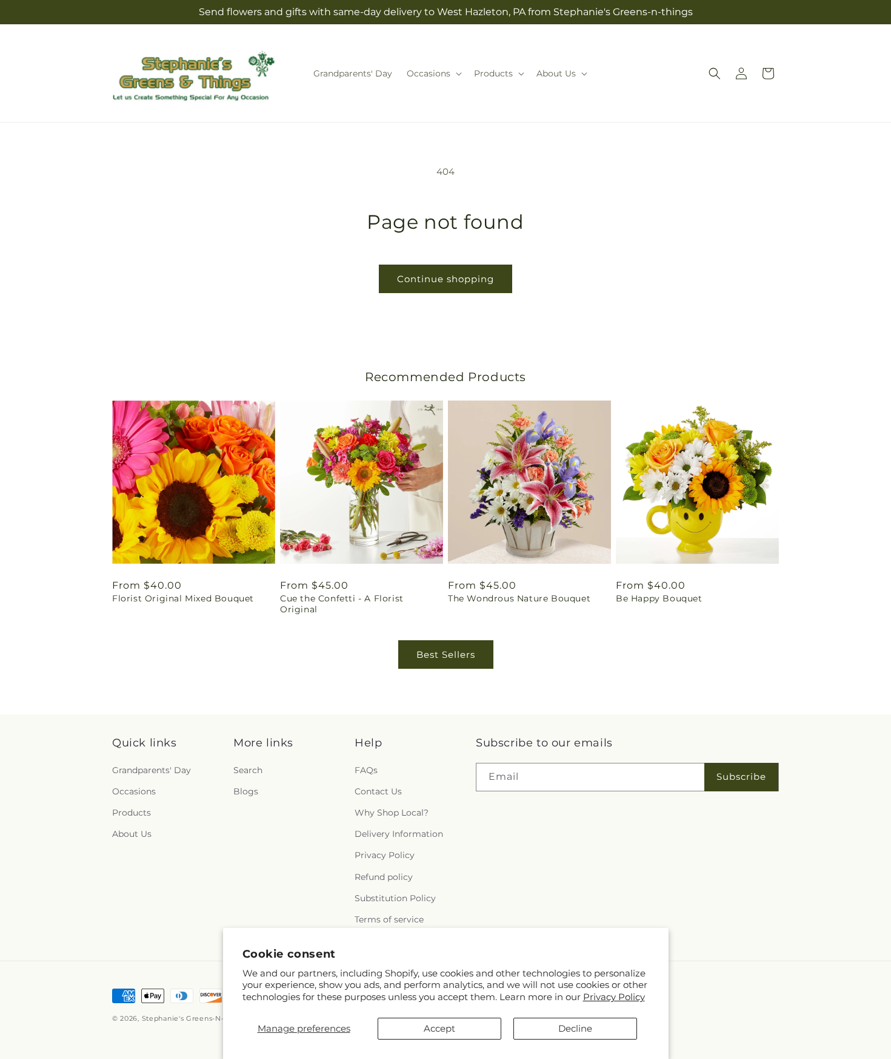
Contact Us (378, 791)
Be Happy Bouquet (659, 598)
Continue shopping (445, 279)
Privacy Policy (614, 997)
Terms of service (389, 919)
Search (247, 770)
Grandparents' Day (151, 770)
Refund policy (384, 876)
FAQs (366, 770)
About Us (132, 833)
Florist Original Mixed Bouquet (183, 598)
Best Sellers (445, 654)
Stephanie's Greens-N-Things (195, 1018)
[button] (433, 73)
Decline (575, 1028)
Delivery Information (399, 833)
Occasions (134, 791)
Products (131, 812)
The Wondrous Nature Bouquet (519, 598)
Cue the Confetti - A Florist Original (342, 604)
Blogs (245, 791)
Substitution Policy (395, 898)
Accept (439, 1028)
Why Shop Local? (392, 812)
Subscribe (741, 776)
